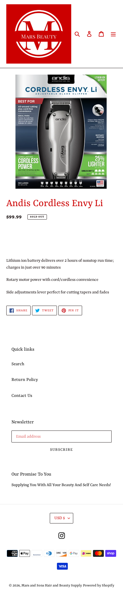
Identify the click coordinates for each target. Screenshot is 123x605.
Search (17, 364)
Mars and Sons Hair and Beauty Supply (51, 586)
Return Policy (24, 379)
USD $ (59, 518)
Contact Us (21, 395)
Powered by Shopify (98, 586)
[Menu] (113, 33)
